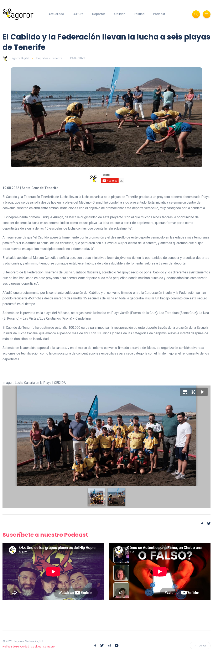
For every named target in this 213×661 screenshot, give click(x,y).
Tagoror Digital (19, 58)
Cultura (78, 14)
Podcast (159, 14)
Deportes (98, 14)
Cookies (36, 646)
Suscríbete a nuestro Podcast (45, 535)
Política (139, 14)
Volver (202, 645)
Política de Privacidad (15, 646)
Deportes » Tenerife (49, 58)
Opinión (119, 14)
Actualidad (56, 14)
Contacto (49, 646)
